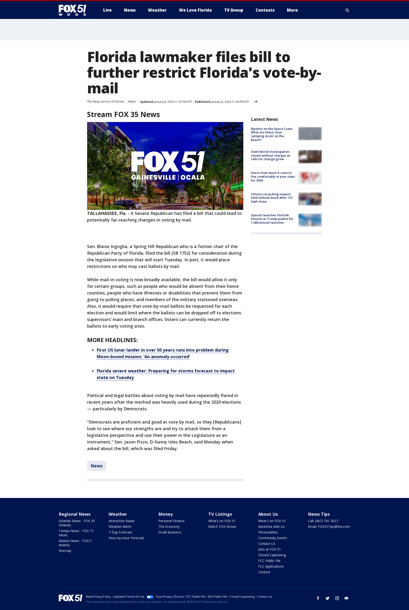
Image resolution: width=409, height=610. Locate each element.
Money (165, 514)
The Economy (169, 526)
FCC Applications (271, 566)
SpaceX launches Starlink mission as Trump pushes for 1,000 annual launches (272, 219)
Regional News (74, 514)
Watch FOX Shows (222, 526)
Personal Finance (171, 521)
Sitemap (65, 550)
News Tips (319, 514)
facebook (318, 598)
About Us (268, 514)
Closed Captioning (272, 555)
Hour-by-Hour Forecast (126, 538)
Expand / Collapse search (347, 10)
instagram (337, 598)
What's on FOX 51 (272, 521)
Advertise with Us (271, 526)
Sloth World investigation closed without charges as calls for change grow (270, 155)
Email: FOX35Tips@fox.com (329, 526)
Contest (264, 572)
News (132, 101)
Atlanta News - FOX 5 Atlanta (75, 542)
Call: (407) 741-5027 (323, 521)
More (292, 10)
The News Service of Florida (105, 101)
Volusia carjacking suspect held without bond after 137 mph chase (272, 197)
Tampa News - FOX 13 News (76, 533)
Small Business (169, 532)
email (346, 598)
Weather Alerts (120, 526)
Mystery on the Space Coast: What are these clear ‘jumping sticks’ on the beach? (272, 134)
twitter (327, 598)
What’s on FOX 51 (222, 521)
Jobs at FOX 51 (269, 549)
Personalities (268, 532)
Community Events (272, 538)
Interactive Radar (122, 521)
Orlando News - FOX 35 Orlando (77, 523)
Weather (118, 514)
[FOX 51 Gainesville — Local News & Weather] (74, 10)
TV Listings (220, 514)
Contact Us (266, 543)
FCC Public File (269, 560)
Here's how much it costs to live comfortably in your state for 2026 (273, 176)
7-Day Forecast (120, 532)
